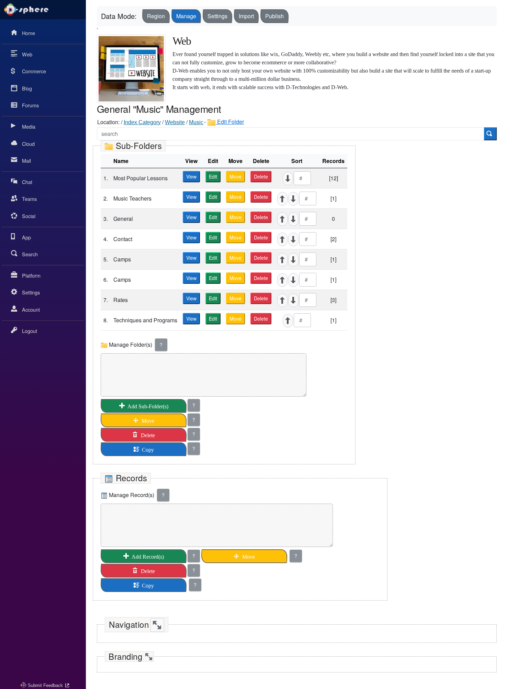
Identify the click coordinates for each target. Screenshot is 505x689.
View (191, 176)
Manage (186, 16)
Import (246, 16)
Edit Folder (230, 122)
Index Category (142, 122)
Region (156, 16)
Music (196, 122)
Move (235, 176)
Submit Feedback (45, 685)
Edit (213, 176)
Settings (217, 16)
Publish (274, 16)
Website (175, 122)
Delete (261, 176)
